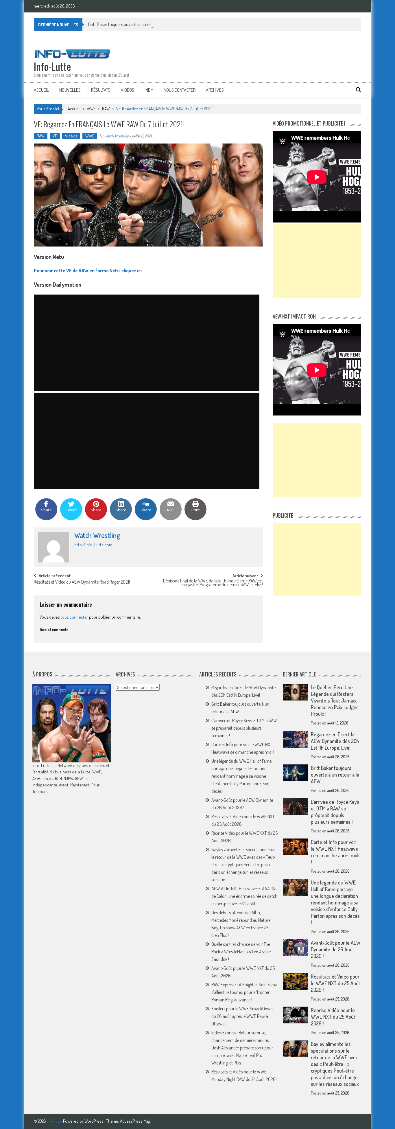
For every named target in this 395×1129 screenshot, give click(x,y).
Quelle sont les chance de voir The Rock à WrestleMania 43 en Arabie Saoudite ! (241, 951)
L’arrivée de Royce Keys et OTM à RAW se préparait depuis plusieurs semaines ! (244, 728)
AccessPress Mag (135, 1121)
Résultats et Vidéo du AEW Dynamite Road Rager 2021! (82, 582)
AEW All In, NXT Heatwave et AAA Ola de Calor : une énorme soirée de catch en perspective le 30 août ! (244, 896)
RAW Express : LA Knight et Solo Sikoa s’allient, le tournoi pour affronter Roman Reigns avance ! (244, 992)
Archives (215, 90)
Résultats (100, 90)
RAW (106, 108)
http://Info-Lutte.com (93, 544)
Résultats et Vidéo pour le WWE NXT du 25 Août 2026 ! (335, 983)
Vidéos (127, 90)
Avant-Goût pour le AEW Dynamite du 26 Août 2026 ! (336, 949)
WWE (91, 108)
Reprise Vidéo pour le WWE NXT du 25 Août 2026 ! (333, 1017)
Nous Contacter (179, 90)
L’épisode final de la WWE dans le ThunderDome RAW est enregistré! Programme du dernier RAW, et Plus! (213, 583)
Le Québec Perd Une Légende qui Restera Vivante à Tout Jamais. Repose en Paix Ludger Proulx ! (334, 700)
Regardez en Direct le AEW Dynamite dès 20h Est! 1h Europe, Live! (335, 741)
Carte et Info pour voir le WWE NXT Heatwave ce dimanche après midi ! (335, 852)
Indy (149, 90)
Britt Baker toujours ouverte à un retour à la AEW (131, 24)
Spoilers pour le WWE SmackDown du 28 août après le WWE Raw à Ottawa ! (242, 1016)
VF (55, 136)
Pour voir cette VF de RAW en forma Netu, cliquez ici (88, 270)
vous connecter (74, 617)
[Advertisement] (317, 261)
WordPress (94, 1121)
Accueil (41, 90)
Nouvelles (70, 90)
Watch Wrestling (116, 135)
